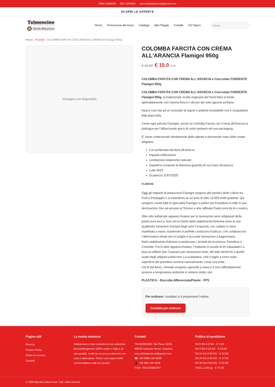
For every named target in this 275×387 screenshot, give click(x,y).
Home (98, 25)
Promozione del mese (120, 25)
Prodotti (39, 39)
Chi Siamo (194, 25)
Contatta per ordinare (165, 308)
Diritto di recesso (35, 355)
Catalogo (144, 25)
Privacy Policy (34, 349)
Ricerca (30, 344)
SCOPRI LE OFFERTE (137, 11)
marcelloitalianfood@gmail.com (157, 3)
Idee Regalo (161, 25)
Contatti (178, 25)
